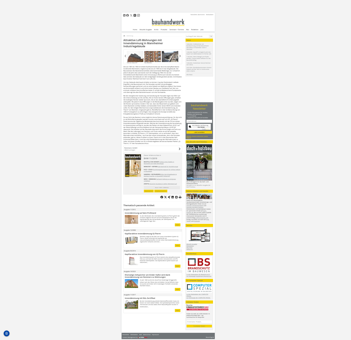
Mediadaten (209, 14)
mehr (178, 225)
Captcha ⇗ (206, 129)
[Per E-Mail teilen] (176, 197)
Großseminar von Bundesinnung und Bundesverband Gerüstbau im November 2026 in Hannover (197, 46)
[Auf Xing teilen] (169, 198)
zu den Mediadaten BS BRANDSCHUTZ (198, 274)
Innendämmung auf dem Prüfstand (140, 213)
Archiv (156, 29)
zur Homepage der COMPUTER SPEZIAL (198, 298)
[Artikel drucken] (180, 197)
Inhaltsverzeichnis (160, 191)
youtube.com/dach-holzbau (194, 207)
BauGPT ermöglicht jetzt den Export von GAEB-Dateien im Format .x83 (198, 53)
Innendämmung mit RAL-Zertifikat (140, 298)
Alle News (189, 75)
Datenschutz (147, 334)
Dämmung (130, 36)
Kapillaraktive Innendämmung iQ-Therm (143, 233)
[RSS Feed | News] (124, 15)
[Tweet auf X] (165, 198)
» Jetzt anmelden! (199, 132)
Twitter (188, 221)
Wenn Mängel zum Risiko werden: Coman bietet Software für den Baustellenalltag (198, 58)
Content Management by (130, 337)
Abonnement (149, 191)
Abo (187, 29)
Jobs (202, 29)
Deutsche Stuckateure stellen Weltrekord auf (163, 184)
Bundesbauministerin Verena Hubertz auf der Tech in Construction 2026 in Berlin (198, 69)
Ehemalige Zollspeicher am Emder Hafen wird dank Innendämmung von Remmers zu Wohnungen (147, 276)
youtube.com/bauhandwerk (194, 205)
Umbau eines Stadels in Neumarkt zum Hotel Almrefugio (159, 162)
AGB (140, 334)
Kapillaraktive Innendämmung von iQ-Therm (144, 254)
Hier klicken (201, 127)
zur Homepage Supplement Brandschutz (198, 276)
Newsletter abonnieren (198, 14)
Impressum (155, 334)
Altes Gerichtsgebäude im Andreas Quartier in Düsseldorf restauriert (160, 175)
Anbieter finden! (200, 326)
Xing (207, 219)
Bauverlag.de (210, 337)
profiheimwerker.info (201, 218)
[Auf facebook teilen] (162, 198)
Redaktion (194, 29)
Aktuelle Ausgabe (145, 29)
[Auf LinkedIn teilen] (173, 198)
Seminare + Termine (176, 29)
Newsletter (125, 334)
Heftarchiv (189, 249)
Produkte (164, 29)
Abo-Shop (189, 248)
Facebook (197, 221)
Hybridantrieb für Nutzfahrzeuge (168, 166)
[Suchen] (211, 36)
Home (135, 29)
